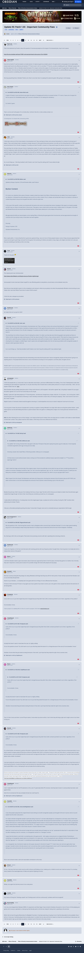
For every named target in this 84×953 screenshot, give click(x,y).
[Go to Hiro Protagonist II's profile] (5, 517)
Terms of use (24, 950)
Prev (8, 40)
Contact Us (13, 950)
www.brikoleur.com (44, 608)
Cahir (8, 137)
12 (28, 40)
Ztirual (9, 865)
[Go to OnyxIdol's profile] (5, 801)
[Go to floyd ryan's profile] (5, 44)
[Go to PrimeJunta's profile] (5, 595)
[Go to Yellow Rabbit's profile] (5, 60)
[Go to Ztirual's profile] (5, 865)
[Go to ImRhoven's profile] (5, 428)
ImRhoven (9, 427)
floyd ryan (9, 44)
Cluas (8, 250)
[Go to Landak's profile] (5, 893)
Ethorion (9, 173)
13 (31, 40)
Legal (30, 950)
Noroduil (9, 571)
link (18, 386)
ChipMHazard (10, 618)
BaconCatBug (10, 902)
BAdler (8, 34)
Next (40, 40)
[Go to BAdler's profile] (5, 34)
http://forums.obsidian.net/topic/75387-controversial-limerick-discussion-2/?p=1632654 (25, 54)
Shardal (9, 317)
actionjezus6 (10, 378)
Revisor (9, 268)
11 (25, 40)
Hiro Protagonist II (11, 516)
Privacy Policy (6, 950)
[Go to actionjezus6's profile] (5, 379)
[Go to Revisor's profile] (5, 269)
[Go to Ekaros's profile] (5, 557)
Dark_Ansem (10, 86)
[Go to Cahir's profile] (5, 137)
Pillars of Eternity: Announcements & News (29, 34)
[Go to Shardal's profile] (5, 318)
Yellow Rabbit (10, 59)
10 (22, 40)
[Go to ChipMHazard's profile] (5, 618)
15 (36, 40)
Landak (9, 893)
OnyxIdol (9, 801)
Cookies (18, 950)
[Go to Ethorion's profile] (5, 174)
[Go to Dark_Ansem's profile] (5, 87)
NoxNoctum (10, 307)
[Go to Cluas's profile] (5, 251)
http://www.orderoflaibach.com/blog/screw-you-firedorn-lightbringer (21, 276)
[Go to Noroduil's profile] (5, 572)
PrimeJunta (10, 594)
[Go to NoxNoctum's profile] (5, 308)
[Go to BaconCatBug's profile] (5, 903)
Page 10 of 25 (49, 40)
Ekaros (8, 556)
